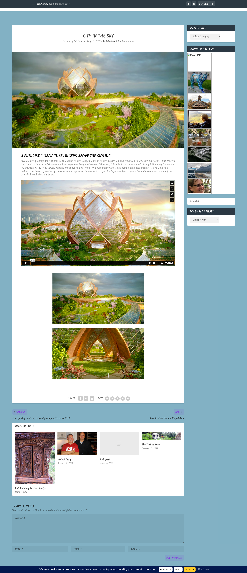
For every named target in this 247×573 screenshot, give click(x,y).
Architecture (109, 41)
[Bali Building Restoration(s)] (34, 458)
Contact (208, 6)
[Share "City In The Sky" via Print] (92, 398)
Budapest (105, 459)
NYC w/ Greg (64, 459)
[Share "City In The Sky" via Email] (86, 398)
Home (161, 6)
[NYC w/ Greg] (77, 443)
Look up (190, 6)
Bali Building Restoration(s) (30, 488)
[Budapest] (119, 443)
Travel (174, 6)
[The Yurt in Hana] (161, 436)
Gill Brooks (79, 41)
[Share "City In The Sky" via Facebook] (80, 398)
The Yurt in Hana (151, 444)
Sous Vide (54, 3)
